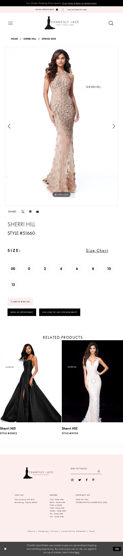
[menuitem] (72, 480)
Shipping (43, 531)
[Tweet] (23, 211)
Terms (92, 531)
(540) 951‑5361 (82, 499)
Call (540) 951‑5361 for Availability (59, 312)
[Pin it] (30, 211)
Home (14, 39)
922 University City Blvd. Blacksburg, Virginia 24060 (26, 500)
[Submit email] (99, 472)
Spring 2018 (49, 39)
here (77, 552)
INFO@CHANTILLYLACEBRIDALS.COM (91, 502)
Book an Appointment (22, 312)
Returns (32, 531)
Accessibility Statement (74, 531)
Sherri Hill (29, 39)
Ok (117, 548)
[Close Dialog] (5, 549)
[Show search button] (111, 23)
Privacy (55, 531)
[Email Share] (37, 211)
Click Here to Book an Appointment (79, 3)
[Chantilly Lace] (61, 23)
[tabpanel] (61, 122)
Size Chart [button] (97, 250)
